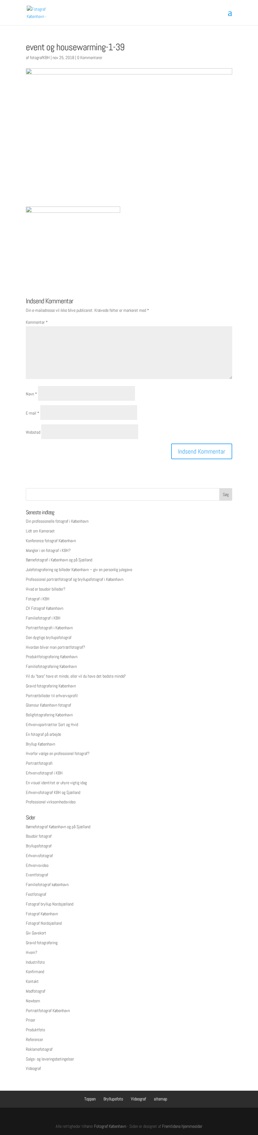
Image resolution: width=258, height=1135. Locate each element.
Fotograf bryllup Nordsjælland (49, 904)
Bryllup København (40, 744)
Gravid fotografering (42, 942)
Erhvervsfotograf (39, 855)
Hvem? (31, 952)
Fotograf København (42, 914)
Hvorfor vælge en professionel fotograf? (58, 753)
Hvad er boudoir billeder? (45, 589)
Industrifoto (35, 962)
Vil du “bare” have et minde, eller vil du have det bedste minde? (76, 676)
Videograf (33, 1068)
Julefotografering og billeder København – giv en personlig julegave (79, 569)
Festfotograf (36, 894)
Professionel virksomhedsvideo (51, 802)
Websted (33, 432)
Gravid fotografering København (51, 686)
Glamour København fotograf (48, 705)
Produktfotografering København (51, 656)
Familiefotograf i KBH (43, 618)
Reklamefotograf (39, 1049)
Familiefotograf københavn (47, 884)
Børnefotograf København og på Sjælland (58, 826)
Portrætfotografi (39, 763)
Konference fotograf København (51, 540)
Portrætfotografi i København (49, 628)
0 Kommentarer (89, 57)
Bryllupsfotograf (39, 846)
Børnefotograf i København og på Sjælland (59, 560)
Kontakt (32, 981)
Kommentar (37, 322)
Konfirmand (35, 971)
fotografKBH (40, 57)
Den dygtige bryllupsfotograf (48, 637)
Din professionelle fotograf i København (57, 521)
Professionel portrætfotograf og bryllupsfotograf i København (74, 579)
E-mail (32, 413)
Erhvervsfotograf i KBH (44, 773)
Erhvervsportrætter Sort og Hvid (52, 724)
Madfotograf (35, 991)
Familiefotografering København (51, 666)
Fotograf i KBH (37, 599)
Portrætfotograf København (48, 1010)
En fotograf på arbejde (43, 734)
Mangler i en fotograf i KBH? (48, 550)
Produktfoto (35, 1030)
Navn (31, 394)
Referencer (34, 1039)
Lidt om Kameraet (40, 531)
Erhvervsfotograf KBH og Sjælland (53, 792)
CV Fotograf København (44, 608)
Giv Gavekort (36, 933)
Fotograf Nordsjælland (44, 923)
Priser (30, 1020)
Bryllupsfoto (113, 1099)
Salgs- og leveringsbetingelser (50, 1059)
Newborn (33, 1001)
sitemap (160, 1099)
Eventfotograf (37, 875)
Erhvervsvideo (37, 865)
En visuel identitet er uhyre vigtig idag (56, 782)
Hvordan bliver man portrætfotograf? (55, 647)
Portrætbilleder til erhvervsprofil (52, 695)
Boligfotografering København (49, 715)
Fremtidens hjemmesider (182, 1126)
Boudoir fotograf (39, 836)
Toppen (90, 1099)
